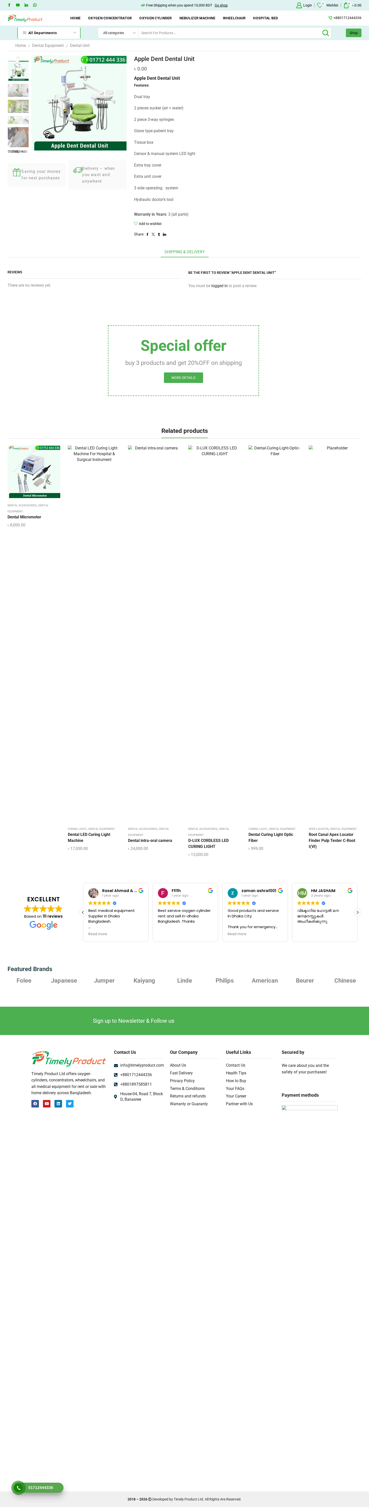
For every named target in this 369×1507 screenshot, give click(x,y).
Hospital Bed (265, 18)
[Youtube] (18, 5)
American (225, 980)
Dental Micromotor (24, 517)
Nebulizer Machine (197, 18)
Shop (354, 33)
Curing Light (77, 829)
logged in (219, 285)
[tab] (185, 252)
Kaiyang (104, 980)
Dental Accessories (22, 505)
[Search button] (326, 33)
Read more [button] (97, 934)
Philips (184, 980)
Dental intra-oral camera (150, 840)
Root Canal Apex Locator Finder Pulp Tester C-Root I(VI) (332, 840)
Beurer (265, 980)
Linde (144, 980)
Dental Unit (80, 45)
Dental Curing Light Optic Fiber (271, 837)
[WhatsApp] (35, 5)
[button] (357, 912)
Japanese (24, 980)
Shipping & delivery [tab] (184, 252)
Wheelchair (234, 18)
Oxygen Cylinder (155, 18)
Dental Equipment (48, 45)
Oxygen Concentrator (110, 18)
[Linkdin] (26, 5)
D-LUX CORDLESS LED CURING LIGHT (208, 843)
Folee (345, 980)
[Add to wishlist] (29, 473)
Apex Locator (319, 829)
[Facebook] (9, 5)
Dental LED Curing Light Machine (89, 837)
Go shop (221, 5)
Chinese (305, 980)
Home (75, 18)
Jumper (64, 980)
